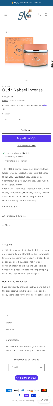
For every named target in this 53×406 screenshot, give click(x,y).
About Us (10, 329)
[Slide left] (20, 80)
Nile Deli (22, 401)
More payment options (27, 145)
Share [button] (8, 225)
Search (9, 322)
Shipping (5, 100)
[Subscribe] (41, 367)
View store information (16, 160)
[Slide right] (33, 80)
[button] (6, 14)
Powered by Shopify (33, 401)
